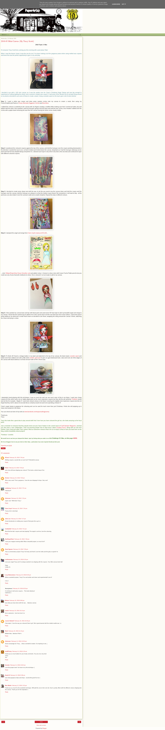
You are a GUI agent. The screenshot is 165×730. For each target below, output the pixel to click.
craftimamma (9, 559)
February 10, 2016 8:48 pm (16, 600)
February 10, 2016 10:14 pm (17, 610)
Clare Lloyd (8, 508)
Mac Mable (8, 685)
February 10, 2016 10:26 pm (22, 620)
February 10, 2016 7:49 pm (21, 539)
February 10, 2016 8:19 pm (20, 559)
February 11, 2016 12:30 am (19, 641)
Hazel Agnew (9, 549)
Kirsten (7, 478)
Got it (124, 4)
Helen (6, 467)
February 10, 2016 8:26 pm (23, 575)
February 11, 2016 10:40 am (18, 665)
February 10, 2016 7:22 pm (18, 498)
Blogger (44, 728)
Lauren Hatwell (9, 620)
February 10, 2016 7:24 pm (19, 508)
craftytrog (8, 488)
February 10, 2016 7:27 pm (18, 518)
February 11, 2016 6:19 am (19, 651)
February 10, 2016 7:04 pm (16, 457)
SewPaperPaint (9, 539)
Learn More (116, 4)
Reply (6, 462)
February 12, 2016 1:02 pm (19, 685)
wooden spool (74, 356)
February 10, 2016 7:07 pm (18, 488)
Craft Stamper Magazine (68, 426)
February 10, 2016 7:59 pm (20, 549)
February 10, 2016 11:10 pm (16, 631)
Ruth (6, 631)
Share (3, 448)
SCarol (7, 457)
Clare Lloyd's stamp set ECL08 (37, 233)
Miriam (7, 600)
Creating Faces (61, 427)
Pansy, (21, 103)
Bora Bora (45, 103)
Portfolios (74, 399)
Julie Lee (7, 518)
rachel (7, 610)
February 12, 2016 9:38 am (17, 675)
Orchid (37, 103)
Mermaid (25, 103)
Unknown (8, 498)
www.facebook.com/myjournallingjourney (36, 411)
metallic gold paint (35, 358)
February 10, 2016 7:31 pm (19, 529)
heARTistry (8, 651)
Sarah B (7, 675)
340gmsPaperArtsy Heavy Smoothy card (17, 273)
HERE (75, 438)
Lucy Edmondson (10, 575)
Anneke (7, 665)
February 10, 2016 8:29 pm (20, 588)
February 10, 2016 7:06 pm (17, 478)
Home (41, 722)
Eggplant (32, 103)
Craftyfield (8, 529)
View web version (41, 725)
